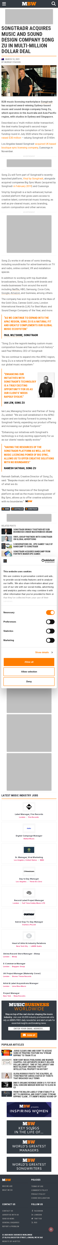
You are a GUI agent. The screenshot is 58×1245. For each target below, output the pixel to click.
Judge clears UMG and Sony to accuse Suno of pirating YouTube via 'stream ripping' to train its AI (32, 1053)
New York (7, 996)
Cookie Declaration (40, 1198)
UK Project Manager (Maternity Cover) (22, 973)
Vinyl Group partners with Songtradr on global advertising (32, 538)
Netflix (15, 289)
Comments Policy (39, 1190)
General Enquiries (10, 1222)
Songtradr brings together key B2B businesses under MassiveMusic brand (32, 530)
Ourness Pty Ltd (29, 925)
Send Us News (8, 1218)
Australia (18, 509)
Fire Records (33, 817)
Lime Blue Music (19, 986)
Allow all (29, 662)
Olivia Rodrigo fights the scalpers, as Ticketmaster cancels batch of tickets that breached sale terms (33, 1076)
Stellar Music (29, 839)
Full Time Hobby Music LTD (33, 903)
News (7, 509)
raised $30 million (11, 137)
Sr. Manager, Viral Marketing (29, 857)
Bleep (14, 957)
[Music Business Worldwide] (29, 3)
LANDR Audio (36, 946)
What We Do (7, 1190)
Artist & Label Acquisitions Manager (20, 983)
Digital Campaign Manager (29, 835)
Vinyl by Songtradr (33, 178)
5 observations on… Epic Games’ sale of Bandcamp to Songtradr (33, 545)
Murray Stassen (12, 62)
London (22, 817)
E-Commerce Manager (14, 963)
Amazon (15, 293)
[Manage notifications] (51, 1229)
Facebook (38, 1211)
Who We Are (7, 1186)
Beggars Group (18, 966)
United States (31, 860)
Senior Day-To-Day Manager (29, 922)
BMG (42, 860)
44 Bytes (16, 1241)
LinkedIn (38, 1215)
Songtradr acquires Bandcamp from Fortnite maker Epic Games (31, 552)
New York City (22, 946)
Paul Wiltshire (13, 335)
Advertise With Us (10, 1215)
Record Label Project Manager (29, 900)
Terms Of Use (37, 1186)
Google (5, 293)
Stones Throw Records (21, 976)
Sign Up (30, 1035)
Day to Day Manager (29, 879)
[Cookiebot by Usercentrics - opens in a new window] (42, 561)
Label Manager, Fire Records (29, 814)
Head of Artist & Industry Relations (29, 943)
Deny (29, 681)
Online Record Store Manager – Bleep (21, 953)
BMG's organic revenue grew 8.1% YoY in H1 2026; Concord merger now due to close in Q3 (34, 1085)
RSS (35, 1222)
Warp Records (19, 996)
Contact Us (7, 1211)
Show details (42, 652)
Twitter (38, 1218)
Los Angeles (19, 860)
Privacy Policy (38, 1194)
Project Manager (11, 993)
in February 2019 (22, 186)
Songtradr (47, 101)
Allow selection (29, 671)
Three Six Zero (35, 882)
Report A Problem (10, 1226)
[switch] (50, 621)
